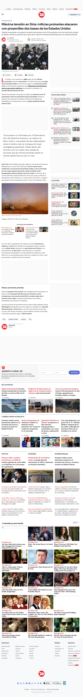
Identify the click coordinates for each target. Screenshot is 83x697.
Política (5, 454)
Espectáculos (5, 651)
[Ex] (23, 683)
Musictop (57, 655)
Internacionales (7, 20)
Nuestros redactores (73, 660)
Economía (32, 454)
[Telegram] (38, 683)
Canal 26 (11, 38)
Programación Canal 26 (74, 658)
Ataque (23, 319)
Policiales (4, 655)
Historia (31, 651)
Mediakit (72, 655)
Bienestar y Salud (20, 646)
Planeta (31, 653)
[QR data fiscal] (64, 684)
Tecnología (4, 658)
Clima (3, 648)
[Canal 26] (41, 674)
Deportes (17, 648)
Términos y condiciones (74, 651)
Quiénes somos (72, 646)
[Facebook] (18, 683)
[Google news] (41, 683)
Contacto (70, 648)
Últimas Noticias (6, 646)
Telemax (57, 653)
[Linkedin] (29, 683)
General (17, 651)
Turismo (31, 658)
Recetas (31, 655)
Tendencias (18, 658)
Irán (30, 319)
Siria (25, 79)
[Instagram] (21, 683)
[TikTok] (32, 683)
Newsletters (73, 665)
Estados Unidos (13, 319)
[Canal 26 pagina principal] (42, 17)
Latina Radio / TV (59, 648)
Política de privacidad (73, 653)
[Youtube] (26, 683)
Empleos (70, 662)
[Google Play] (57, 683)
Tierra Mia (57, 651)
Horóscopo (4, 653)
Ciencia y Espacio (34, 646)
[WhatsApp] (35, 683)
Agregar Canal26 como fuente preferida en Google (38, 39)
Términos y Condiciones (38, 689)
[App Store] (47, 683)
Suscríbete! (74, 372)
